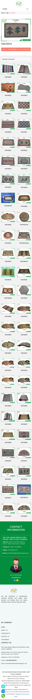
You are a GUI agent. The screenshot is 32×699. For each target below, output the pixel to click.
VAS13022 (8, 150)
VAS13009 (24, 442)
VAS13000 (8, 77)
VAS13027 (8, 187)
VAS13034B (8, 298)
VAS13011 (24, 461)
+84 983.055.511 (13, 550)
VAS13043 (24, 370)
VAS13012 (8, 479)
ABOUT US (4, 630)
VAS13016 (24, 516)
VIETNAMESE (5, 639)
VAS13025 (24, 168)
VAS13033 (8, 279)
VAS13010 (8, 461)
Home (3, 13)
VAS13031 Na (24, 224)
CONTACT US (5, 636)
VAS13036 (8, 316)
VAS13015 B (24, 497)
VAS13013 (24, 479)
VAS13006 (8, 424)
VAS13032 (8, 261)
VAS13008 (8, 442)
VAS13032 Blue (24, 243)
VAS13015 (8, 516)
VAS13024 (8, 168)
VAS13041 (24, 353)
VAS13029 (24, 206)
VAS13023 (24, 150)
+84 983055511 (12, 49)
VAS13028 (24, 187)
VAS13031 (8, 243)
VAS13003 (24, 95)
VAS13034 (24, 279)
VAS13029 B (8, 206)
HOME (4, 9)
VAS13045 (24, 387)
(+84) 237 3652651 (15, 547)
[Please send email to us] (2, 686)
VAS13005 (24, 406)
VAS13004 (8, 406)
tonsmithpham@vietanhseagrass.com (18, 553)
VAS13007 (24, 424)
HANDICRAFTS (5, 633)
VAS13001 (24, 77)
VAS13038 (8, 334)
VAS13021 (24, 132)
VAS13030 (8, 224)
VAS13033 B (24, 261)
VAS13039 (24, 334)
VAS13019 (24, 113)
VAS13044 (8, 387)
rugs (7, 13)
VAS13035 (24, 298)
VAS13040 (8, 353)
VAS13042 (8, 370)
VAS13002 (8, 95)
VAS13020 (8, 132)
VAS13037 (24, 316)
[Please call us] (2, 696)
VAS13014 (8, 498)
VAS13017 (8, 113)
